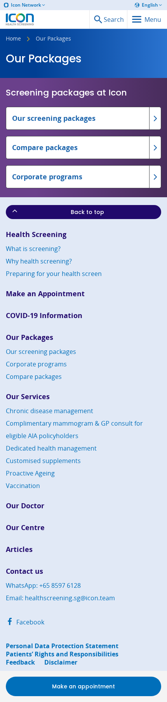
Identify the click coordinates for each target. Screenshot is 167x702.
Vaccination (23, 485)
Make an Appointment (45, 294)
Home (13, 39)
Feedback (20, 662)
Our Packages (29, 337)
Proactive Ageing (30, 473)
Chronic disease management (49, 411)
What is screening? (33, 248)
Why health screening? (39, 261)
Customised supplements (43, 460)
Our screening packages (41, 351)
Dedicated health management (51, 448)
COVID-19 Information (44, 315)
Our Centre (25, 527)
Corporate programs (36, 364)
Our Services (28, 397)
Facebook (29, 622)
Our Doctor (25, 506)
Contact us (24, 571)
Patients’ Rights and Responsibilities (62, 654)
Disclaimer (60, 662)
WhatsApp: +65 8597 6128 (43, 585)
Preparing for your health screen (54, 273)
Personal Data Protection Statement (62, 646)
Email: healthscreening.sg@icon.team (60, 598)
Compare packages (34, 376)
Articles (19, 549)
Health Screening (36, 234)
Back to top (87, 212)
